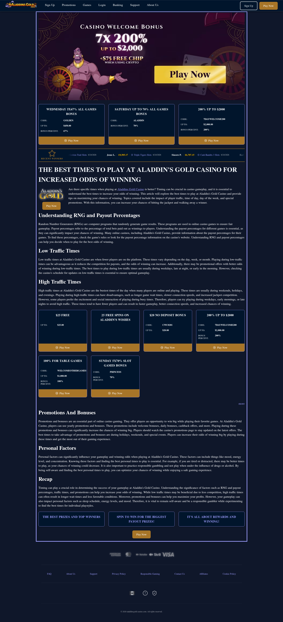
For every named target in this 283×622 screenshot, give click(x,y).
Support (135, 5)
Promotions (69, 5)
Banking (118, 5)
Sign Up (50, 5)
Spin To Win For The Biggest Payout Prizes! (141, 519)
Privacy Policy (119, 573)
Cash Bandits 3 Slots (200, 154)
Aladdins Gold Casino (130, 189)
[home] (21, 8)
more (242, 403)
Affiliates (203, 573)
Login (102, 5)
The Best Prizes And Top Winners (71, 517)
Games (87, 5)
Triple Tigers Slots (133, 154)
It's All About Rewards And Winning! (211, 519)
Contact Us (179, 573)
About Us (152, 5)
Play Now (268, 5)
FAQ (49, 573)
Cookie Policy (229, 573)
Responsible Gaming (150, 573)
